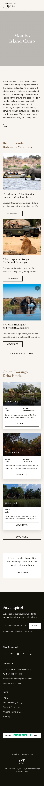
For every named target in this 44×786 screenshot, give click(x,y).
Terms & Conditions (11, 707)
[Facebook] (5, 653)
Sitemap (6, 716)
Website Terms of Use (13, 712)
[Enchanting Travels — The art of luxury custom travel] (11, 5)
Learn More (22, 572)
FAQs (5, 698)
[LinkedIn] (30, 653)
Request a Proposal (12, 683)
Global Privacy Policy (12, 702)
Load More (22, 537)
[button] (37, 157)
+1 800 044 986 (15, 674)
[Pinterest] (24, 653)
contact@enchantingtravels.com (17, 678)
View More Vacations (22, 353)
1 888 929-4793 (23, 669)
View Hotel (22, 424)
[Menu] (38, 5)
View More (12, 213)
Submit (35, 626)
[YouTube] (17, 653)
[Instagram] (11, 653)
